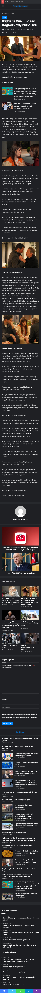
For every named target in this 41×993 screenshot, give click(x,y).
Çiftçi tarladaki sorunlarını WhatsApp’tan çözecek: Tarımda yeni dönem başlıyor (17, 875)
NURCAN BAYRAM (10, 29)
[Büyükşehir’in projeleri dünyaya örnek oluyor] (7, 896)
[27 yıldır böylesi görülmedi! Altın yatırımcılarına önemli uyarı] (7, 854)
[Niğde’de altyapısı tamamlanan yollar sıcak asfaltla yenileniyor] (7, 826)
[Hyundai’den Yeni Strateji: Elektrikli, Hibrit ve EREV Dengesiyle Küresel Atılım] (7, 817)
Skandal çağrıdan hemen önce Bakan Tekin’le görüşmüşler (26, 772)
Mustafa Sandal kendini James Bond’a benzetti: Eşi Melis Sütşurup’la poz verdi (25, 106)
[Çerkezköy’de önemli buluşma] (11, 638)
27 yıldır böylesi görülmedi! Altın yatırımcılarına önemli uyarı (26, 852)
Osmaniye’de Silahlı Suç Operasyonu (23, 806)
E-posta (5, 699)
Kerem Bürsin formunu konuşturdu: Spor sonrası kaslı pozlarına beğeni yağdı (29, 601)
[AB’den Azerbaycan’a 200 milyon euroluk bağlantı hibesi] (7, 756)
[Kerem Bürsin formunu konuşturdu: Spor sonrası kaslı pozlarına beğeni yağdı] (30, 591)
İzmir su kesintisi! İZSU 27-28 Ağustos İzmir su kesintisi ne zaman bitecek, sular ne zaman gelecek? (26, 783)
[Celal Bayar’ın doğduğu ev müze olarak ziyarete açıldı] (30, 615)
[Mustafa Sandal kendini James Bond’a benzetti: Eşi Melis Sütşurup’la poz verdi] (7, 106)
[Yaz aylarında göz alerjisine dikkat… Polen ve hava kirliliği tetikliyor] (11, 591)
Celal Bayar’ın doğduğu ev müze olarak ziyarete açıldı (30, 624)
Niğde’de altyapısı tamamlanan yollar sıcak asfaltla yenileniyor (26, 825)
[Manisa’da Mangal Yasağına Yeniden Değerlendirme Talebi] (7, 862)
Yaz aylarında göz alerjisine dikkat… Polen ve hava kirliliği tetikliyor (10, 600)
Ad (3, 692)
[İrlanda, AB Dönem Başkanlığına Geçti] (7, 765)
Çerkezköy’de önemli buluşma (9, 646)
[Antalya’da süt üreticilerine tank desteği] (30, 638)
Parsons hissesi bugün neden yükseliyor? (17, 846)
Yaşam (12, 13)
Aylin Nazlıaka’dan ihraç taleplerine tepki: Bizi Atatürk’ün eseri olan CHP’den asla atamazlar (19, 839)
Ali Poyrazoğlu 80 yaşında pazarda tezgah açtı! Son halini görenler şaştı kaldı (11, 625)
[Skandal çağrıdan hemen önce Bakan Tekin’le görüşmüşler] (7, 774)
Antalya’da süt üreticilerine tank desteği (27, 647)
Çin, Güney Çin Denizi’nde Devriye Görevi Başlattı (20, 869)
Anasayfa (6, 13)
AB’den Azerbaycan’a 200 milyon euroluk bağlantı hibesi (22, 2)
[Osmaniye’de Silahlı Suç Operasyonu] (7, 808)
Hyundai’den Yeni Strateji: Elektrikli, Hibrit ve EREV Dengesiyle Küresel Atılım (24, 816)
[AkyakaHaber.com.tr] (20, 6)
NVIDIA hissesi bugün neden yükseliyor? (16, 800)
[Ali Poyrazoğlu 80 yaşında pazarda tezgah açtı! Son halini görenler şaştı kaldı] (11, 615)
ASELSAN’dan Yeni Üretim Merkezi (14, 833)
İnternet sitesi (6, 707)
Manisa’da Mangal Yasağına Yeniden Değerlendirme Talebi (25, 861)
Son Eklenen (20, 732)
